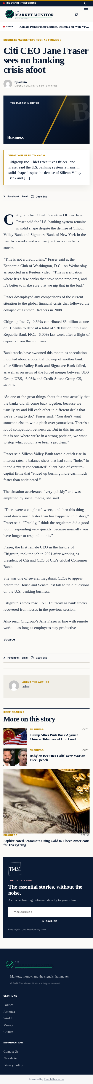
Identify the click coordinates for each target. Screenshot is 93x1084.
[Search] (76, 14)
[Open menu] (86, 14)
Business (10, 39)
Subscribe (49, 921)
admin (22, 82)
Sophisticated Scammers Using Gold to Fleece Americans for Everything (46, 843)
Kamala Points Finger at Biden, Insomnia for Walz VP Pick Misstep (54, 26)
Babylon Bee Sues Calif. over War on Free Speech (57, 758)
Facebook (13, 196)
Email (25, 196)
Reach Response (54, 1079)
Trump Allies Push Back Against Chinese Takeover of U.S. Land (54, 737)
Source (9, 639)
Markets (25, 39)
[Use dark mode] (85, 3)
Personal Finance (46, 39)
